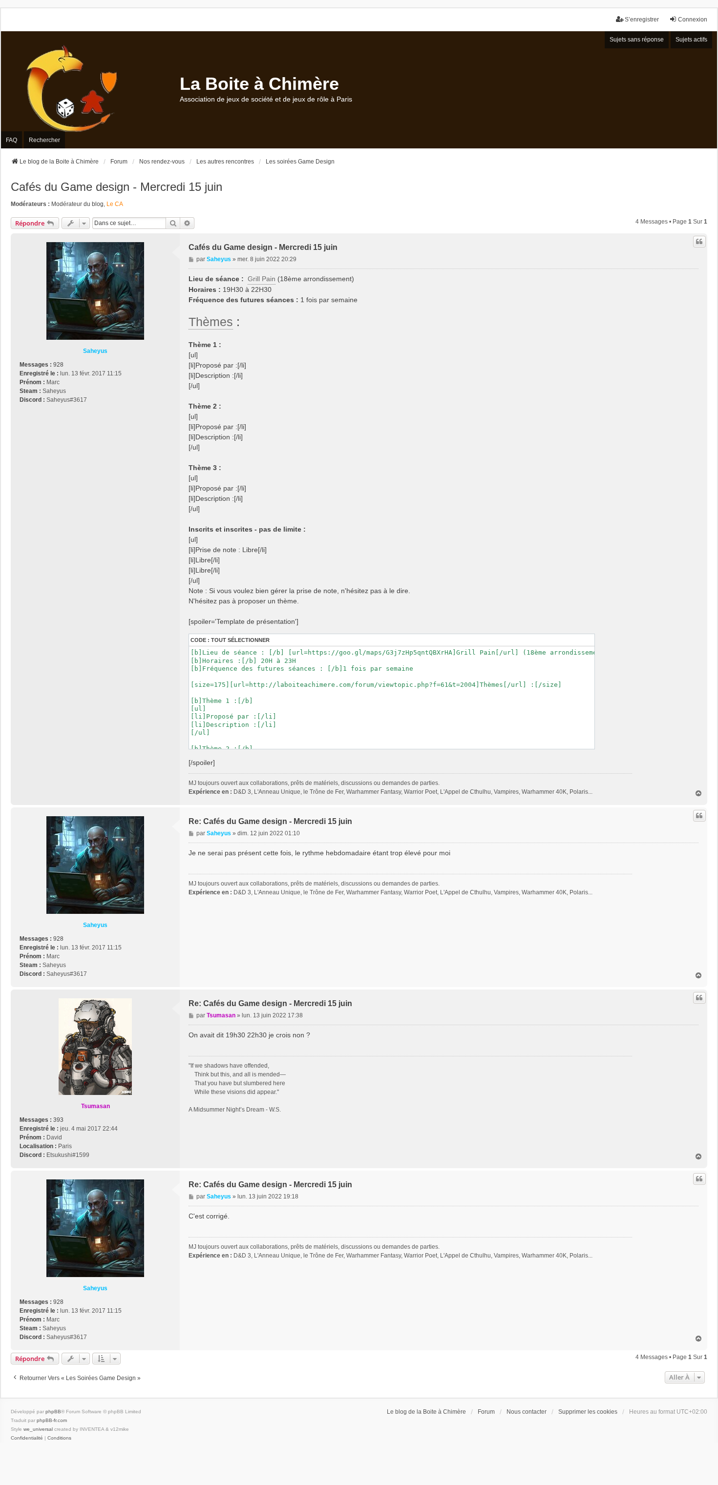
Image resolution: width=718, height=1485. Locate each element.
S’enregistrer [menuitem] (642, 19)
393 (58, 1119)
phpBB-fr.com (52, 1420)
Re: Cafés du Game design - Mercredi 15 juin (270, 821)
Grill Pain (261, 279)
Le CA (114, 204)
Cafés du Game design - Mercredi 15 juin (116, 186)
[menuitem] (27, 1438)
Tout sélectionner (240, 640)
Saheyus (95, 351)
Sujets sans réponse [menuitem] (637, 39)
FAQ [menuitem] (11, 140)
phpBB (53, 1411)
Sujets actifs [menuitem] (691, 39)
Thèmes (211, 322)
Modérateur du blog (77, 204)
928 (58, 364)
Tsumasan (95, 1106)
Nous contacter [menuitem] (527, 1411)
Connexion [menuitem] (692, 19)
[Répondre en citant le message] (699, 242)
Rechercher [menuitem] (44, 140)
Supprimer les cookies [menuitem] (587, 1411)
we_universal (38, 1429)
